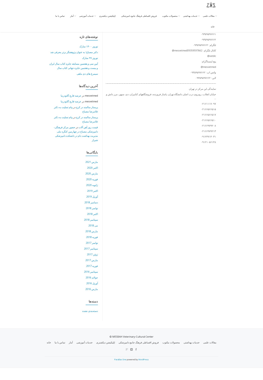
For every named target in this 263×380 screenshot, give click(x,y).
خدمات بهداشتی (190, 16)
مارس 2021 (91, 162)
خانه (213, 26)
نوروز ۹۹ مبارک (90, 58)
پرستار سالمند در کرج (87, 107)
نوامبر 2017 (92, 243)
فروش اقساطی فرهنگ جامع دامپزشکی (139, 16)
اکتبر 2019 (92, 191)
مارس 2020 (91, 173)
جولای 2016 (92, 277)
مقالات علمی (209, 16)
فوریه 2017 (92, 266)
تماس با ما (60, 16)
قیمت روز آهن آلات (88, 127)
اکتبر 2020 (92, 167)
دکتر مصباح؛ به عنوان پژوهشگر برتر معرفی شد (74, 52)
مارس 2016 (91, 289)
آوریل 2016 (92, 283)
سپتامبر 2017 (91, 248)
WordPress (143, 359)
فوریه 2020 (92, 179)
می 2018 (93, 225)
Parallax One (120, 359)
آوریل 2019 (92, 196)
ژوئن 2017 (92, 254)
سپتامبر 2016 (91, 271)
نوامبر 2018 (92, 208)
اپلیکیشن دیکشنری (107, 16)
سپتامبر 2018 (91, 219)
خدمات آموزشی (86, 16)
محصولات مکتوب (170, 16)
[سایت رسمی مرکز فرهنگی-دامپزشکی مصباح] (211, 5)
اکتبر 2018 (92, 214)
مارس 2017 (91, 260)
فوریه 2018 (92, 237)
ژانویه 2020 (92, 185)
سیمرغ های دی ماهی (87, 73)
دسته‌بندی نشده (90, 311)
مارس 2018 (91, 231)
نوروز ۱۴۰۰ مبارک (88, 46)
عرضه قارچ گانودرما (71, 95)
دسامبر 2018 (91, 202)
